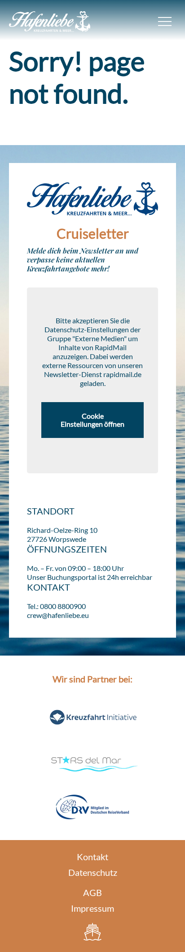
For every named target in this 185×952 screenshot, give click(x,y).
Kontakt (92, 856)
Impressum (92, 908)
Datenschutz (92, 872)
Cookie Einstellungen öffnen (92, 420)
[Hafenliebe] (92, 932)
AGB (92, 892)
